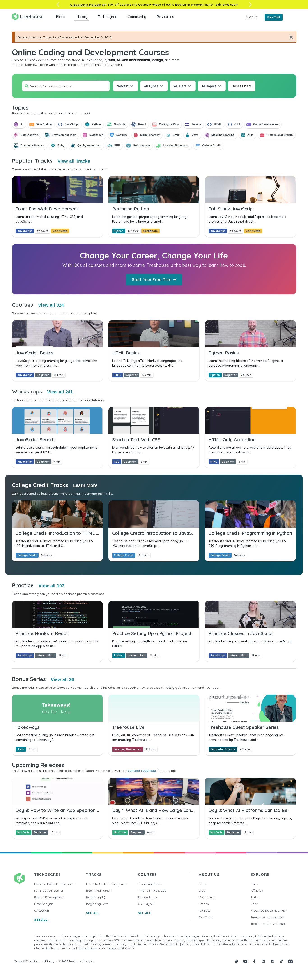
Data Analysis (43, 904)
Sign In (251, 17)
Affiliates (257, 890)
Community (137, 16)
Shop (254, 904)
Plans (60, 16)
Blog (202, 890)
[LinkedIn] (263, 961)
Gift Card (205, 917)
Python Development (49, 897)
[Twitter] (236, 961)
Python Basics (148, 897)
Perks (254, 897)
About (203, 884)
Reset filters (241, 86)
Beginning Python (99, 890)
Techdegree (107, 16)
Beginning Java (97, 904)
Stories (204, 904)
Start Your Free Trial (151, 279)
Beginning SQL (97, 897)
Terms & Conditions (27, 961)
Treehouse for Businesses (269, 924)
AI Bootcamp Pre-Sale (85, 4)
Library (81, 16)
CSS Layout (146, 904)
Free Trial (273, 17)
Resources (165, 16)
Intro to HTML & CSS (152, 890)
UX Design (41, 910)
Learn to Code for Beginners (106, 884)
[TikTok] (281, 961)
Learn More (85, 485)
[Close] (289, 37)
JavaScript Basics (150, 884)
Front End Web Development (54, 884)
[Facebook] (254, 961)
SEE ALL (41, 919)
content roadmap (142, 771)
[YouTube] (245, 961)
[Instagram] (272, 961)
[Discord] (290, 961)
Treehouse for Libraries (267, 917)
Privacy (49, 961)
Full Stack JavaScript (48, 890)
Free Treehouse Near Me (268, 910)
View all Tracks (73, 161)
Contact (204, 910)
